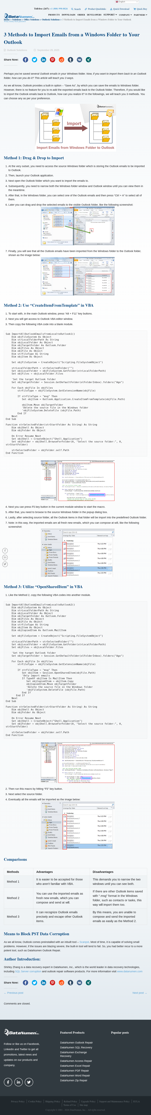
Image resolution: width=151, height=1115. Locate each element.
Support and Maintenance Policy (114, 1101)
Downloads (68, 15)
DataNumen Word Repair (75, 1075)
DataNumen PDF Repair (74, 1070)
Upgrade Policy (88, 1101)
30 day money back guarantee (15, 21)
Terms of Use (69, 1104)
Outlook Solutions (17, 50)
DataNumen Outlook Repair (76, 1042)
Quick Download (121, 8)
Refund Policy (70, 1101)
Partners (139, 15)
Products (54, 15)
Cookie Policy (35, 1101)
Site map (84, 1104)
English (121, 2)
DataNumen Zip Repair (73, 1080)
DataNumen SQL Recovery (76, 1047)
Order (81, 15)
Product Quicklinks (96, 8)
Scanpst (84, 942)
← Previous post (13, 992)
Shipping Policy (52, 1101)
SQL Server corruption (28, 971)
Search (77, 8)
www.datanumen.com (129, 971)
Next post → (140, 992)
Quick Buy (141, 8)
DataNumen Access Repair (76, 1060)
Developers (94, 15)
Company (124, 15)
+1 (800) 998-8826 (59, 8)
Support (109, 14)
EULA (136, 1101)
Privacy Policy (18, 1101)
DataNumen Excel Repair (75, 1065)
